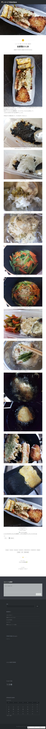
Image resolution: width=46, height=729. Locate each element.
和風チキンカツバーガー (11, 617)
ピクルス (21, 550)
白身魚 (19, 552)
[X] (7, 684)
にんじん (16, 550)
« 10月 (7, 715)
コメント (38, 594)
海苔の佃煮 (26, 552)
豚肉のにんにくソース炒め (11, 624)
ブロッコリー (27, 550)
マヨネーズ (33, 550)
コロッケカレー (9, 615)
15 (27, 709)
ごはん (7, 550)
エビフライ (8, 622)
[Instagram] (9, 684)
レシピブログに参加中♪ (23, 532)
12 (13, 709)
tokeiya (19, 49)
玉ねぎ (38, 550)
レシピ (16, 43)
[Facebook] (11, 684)
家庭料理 (29, 43)
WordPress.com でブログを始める (23, 726)
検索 (7, 604)
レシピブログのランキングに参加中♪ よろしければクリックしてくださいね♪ (20, 533)
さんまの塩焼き (9, 619)
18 (8, 711)
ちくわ (11, 550)
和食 (26, 43)
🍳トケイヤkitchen (9, 2)
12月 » (11, 715)
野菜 (20, 43)
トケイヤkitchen (11, 662)
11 (8, 709)
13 (18, 709)
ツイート (8, 638)
